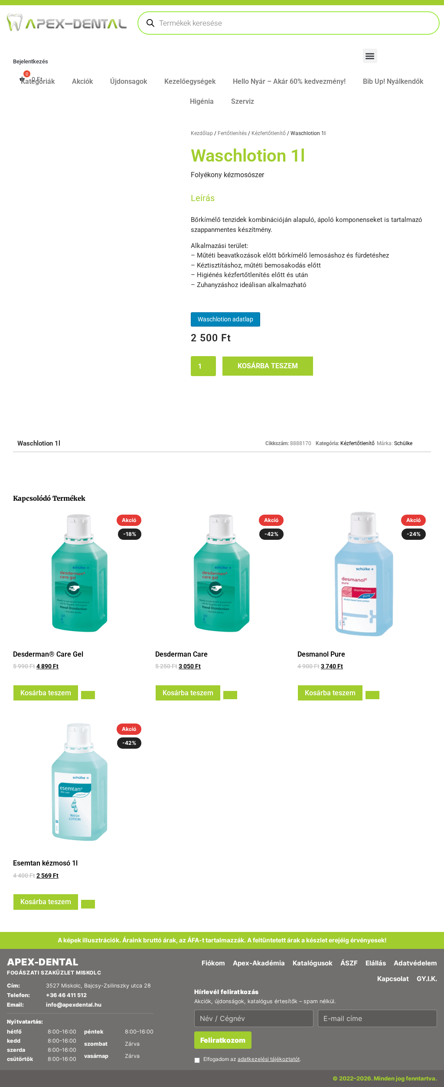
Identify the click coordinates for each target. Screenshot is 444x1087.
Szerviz (242, 963)
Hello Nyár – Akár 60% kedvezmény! (289, 943)
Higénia (202, 963)
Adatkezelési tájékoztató (58, 846)
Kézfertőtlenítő (268, 995)
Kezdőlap (202, 995)
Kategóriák (38, 943)
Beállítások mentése (269, 821)
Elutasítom (103, 821)
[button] (222, 335)
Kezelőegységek (189, 943)
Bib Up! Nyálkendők (393, 943)
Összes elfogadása (38, 821)
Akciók (82, 943)
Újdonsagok (128, 943)
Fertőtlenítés (232, 995)
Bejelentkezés (30, 923)
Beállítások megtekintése (179, 821)
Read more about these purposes (72, 807)
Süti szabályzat (42, 775)
